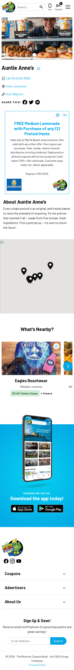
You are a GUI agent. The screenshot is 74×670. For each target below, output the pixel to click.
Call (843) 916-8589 (18, 78)
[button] (34, 55)
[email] (37, 102)
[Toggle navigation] (67, 7)
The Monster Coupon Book (32, 656)
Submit (58, 641)
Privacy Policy (37, 664)
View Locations (16, 86)
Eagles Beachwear (31, 380)
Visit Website (14, 94)
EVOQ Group (61, 656)
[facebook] (24, 102)
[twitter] (31, 102)
